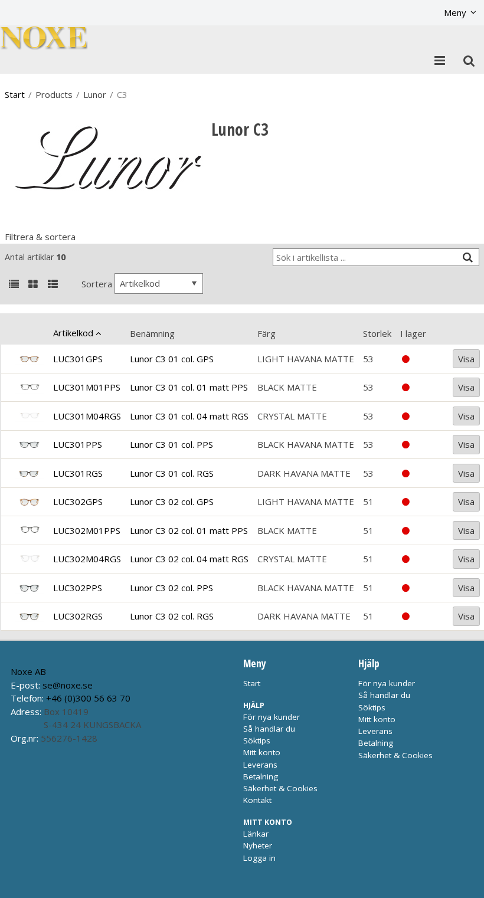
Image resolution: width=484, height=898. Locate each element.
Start (15, 94)
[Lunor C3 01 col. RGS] (29, 473)
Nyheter (257, 845)
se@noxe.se (67, 685)
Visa (466, 359)
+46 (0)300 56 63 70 (88, 698)
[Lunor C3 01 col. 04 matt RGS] (29, 416)
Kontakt (257, 800)
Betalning (260, 776)
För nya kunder (271, 717)
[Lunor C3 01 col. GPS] (29, 359)
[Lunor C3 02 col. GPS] (29, 501)
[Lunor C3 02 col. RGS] (29, 616)
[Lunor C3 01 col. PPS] (29, 444)
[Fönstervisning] (33, 285)
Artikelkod (73, 333)
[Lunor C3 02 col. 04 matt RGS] (29, 559)
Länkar (256, 833)
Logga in (259, 858)
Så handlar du (269, 728)
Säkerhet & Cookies (280, 788)
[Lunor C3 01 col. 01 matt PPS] (29, 387)
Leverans (260, 764)
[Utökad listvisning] (52, 285)
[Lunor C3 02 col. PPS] (29, 587)
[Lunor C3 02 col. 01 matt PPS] (29, 530)
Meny (455, 12)
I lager (413, 333)
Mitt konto (261, 752)
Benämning (152, 333)
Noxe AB (28, 671)
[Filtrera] (467, 257)
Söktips (256, 740)
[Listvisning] (13, 285)
